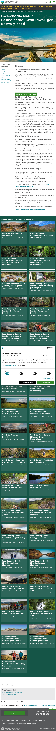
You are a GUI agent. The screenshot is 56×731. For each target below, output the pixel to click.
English (45, 2)
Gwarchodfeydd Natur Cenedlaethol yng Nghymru (6, 81)
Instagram (47, 714)
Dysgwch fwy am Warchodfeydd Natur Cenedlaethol (30, 209)
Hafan (3, 11)
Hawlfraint (42, 720)
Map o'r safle (33, 720)
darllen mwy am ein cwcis (10, 365)
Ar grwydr (9, 11)
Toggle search (50, 2)
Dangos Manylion (47, 378)
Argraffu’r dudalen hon (48, 705)
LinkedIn (44, 714)
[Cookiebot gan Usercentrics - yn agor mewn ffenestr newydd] (50, 348)
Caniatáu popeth (46, 382)
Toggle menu (54, 2)
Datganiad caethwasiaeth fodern (26, 723)
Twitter (41, 714)
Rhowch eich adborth (30, 705)
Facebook (37, 714)
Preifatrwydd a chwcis (8, 723)
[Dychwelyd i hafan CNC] (10, 2)
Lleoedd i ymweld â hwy (20, 11)
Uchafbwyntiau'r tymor (5, 72)
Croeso (3, 69)
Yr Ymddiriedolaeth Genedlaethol (11, 692)
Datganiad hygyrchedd (7, 720)
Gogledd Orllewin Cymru (35, 11)
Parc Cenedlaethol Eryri (6, 76)
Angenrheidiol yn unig (27, 382)
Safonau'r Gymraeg (21, 720)
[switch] (21, 373)
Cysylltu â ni (14, 713)
